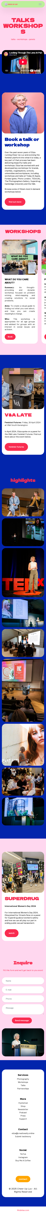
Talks (23, 1085)
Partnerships (23, 1088)
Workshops (23, 1082)
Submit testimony (23, 1136)
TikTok (23, 1154)
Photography (23, 1079)
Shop (23, 1106)
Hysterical (23, 1103)
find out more (15, 202)
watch (12, 933)
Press (23, 1116)
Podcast (23, 1112)
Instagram (23, 1157)
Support (23, 1119)
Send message (22, 1020)
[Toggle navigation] (40, 4)
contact (23, 1179)
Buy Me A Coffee (23, 1160)
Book (10, 337)
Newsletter (23, 1109)
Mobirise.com (23, 1210)
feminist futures (16, 447)
